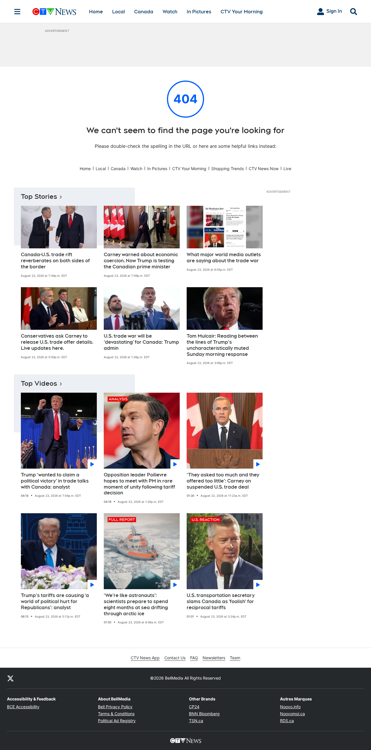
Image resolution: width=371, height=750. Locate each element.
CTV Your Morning (242, 11)
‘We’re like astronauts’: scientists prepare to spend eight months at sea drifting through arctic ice (136, 604)
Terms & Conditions (116, 713)
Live (287, 168)
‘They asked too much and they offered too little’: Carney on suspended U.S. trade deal (223, 481)
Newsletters (214, 657)
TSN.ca (196, 720)
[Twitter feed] (10, 678)
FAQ (194, 657)
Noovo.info (290, 706)
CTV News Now (264, 168)
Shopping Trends (227, 168)
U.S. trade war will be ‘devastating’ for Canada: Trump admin (141, 342)
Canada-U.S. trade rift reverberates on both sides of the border (55, 261)
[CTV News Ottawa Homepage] (54, 11)
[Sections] (17, 11)
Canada (143, 11)
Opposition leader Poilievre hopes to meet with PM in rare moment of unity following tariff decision (139, 484)
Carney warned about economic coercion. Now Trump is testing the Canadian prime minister (141, 261)
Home (96, 11)
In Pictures (199, 11)
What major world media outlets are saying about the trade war (224, 257)
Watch (170, 11)
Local (118, 11)
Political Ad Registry (117, 720)
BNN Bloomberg (204, 713)
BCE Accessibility (23, 706)
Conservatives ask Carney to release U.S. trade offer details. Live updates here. (57, 342)
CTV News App (145, 657)
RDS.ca (287, 720)
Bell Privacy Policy (115, 706)
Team (235, 657)
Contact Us (175, 657)
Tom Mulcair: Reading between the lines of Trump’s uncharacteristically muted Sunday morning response (222, 345)
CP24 (194, 706)
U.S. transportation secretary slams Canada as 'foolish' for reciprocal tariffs (220, 601)
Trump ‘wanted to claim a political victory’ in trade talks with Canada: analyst (55, 481)
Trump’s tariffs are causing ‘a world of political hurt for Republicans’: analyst (55, 601)
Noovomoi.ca (292, 713)
